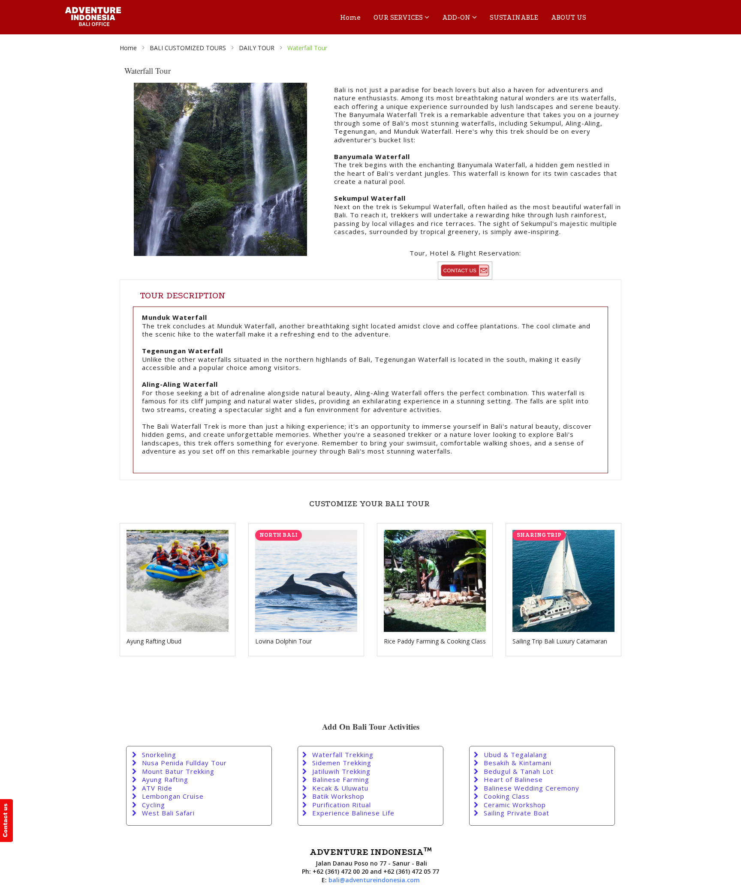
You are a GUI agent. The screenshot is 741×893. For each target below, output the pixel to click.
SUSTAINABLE (514, 17)
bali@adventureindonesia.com (374, 880)
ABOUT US (568, 17)
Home (350, 17)
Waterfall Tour (307, 48)
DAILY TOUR (256, 48)
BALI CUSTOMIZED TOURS (188, 48)
